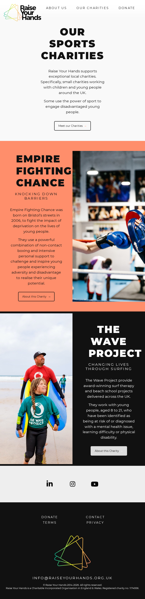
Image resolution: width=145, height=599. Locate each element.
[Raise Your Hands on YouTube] (94, 484)
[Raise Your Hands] (72, 553)
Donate (127, 8)
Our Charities (92, 8)
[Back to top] (138, 592)
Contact (95, 517)
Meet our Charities (70, 126)
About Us (56, 8)
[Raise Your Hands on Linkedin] (50, 484)
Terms (50, 522)
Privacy (95, 522)
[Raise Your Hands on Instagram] (73, 484)
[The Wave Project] (36, 388)
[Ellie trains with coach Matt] (108, 226)
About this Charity (34, 296)
